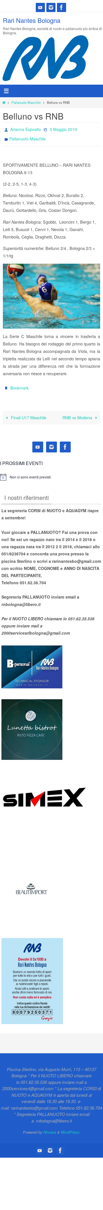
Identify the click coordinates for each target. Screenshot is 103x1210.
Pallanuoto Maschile (26, 102)
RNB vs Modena (77, 413)
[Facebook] (61, 7)
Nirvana (49, 1127)
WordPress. (70, 1127)
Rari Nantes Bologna (31, 20)
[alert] (31, 472)
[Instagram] (51, 7)
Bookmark (19, 384)
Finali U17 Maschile (28, 413)
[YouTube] (40, 7)
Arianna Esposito (25, 129)
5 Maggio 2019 (63, 129)
